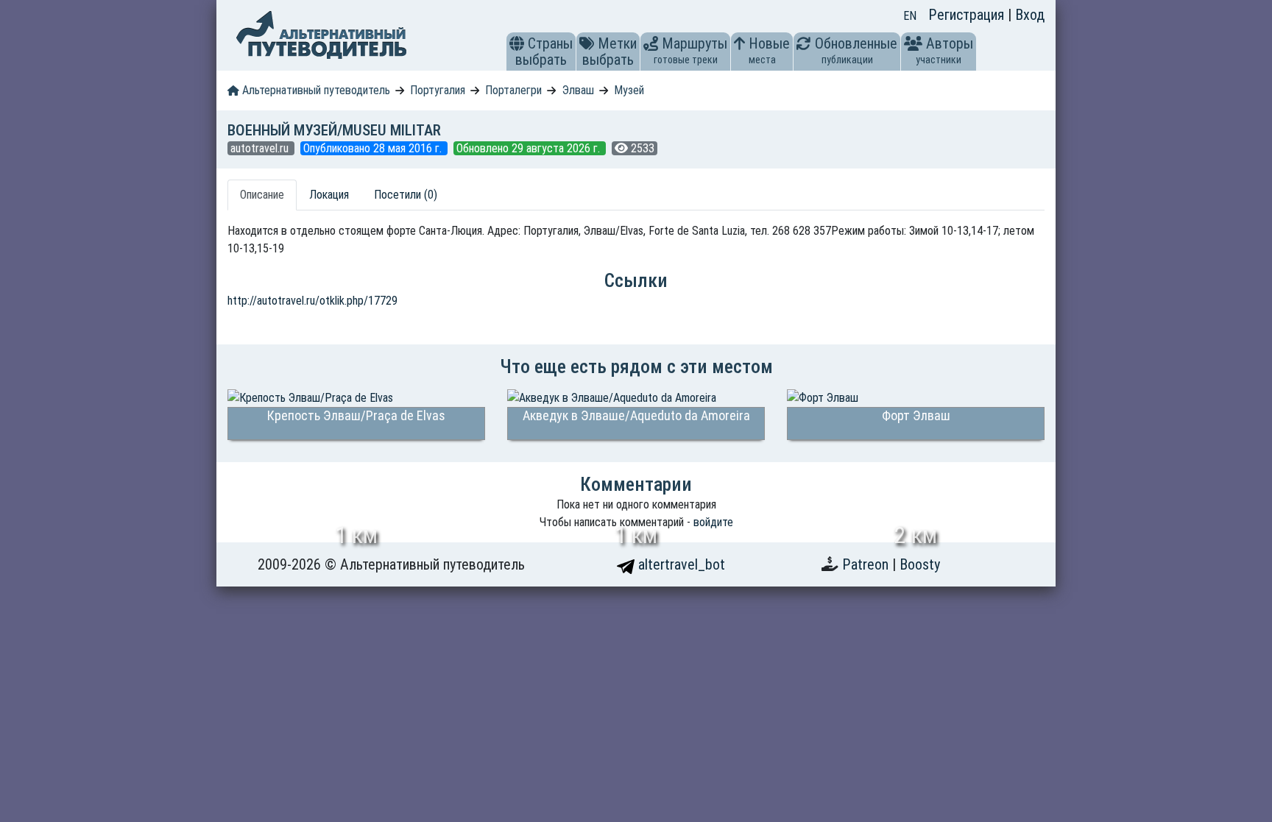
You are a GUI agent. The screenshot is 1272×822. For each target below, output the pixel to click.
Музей (629, 90)
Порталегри (513, 90)
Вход (1030, 15)
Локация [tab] (329, 195)
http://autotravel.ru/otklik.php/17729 (312, 301)
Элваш (578, 90)
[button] (516, 43)
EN (909, 16)
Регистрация (968, 15)
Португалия (437, 90)
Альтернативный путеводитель (314, 90)
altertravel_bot (680, 564)
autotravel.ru (261, 148)
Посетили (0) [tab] (405, 195)
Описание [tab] (262, 195)
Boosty (920, 564)
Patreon (867, 564)
